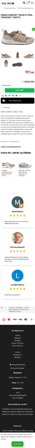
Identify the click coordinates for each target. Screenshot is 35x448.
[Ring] (33, 29)
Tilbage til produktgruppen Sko (11, 147)
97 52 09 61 (20, 343)
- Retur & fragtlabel (17, 398)
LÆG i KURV (20, 90)
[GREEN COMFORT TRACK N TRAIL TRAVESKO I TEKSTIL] (17, 45)
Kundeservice (17, 388)
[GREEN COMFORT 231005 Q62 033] (29, 55)
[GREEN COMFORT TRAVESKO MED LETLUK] (17, 63)
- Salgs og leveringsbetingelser (17, 395)
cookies (9, 434)
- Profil (17, 392)
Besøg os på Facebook (18, 364)
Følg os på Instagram (18, 368)
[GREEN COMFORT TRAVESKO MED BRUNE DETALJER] (6, 63)
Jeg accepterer (17, 444)
